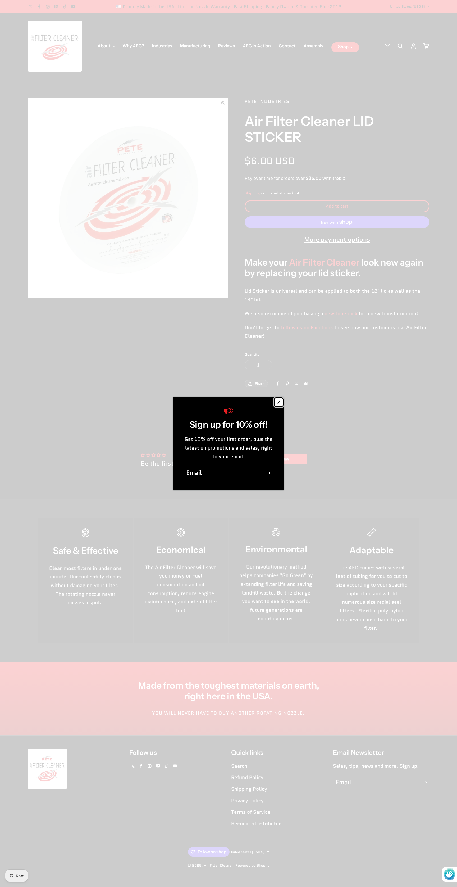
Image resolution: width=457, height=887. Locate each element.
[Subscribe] (270, 472)
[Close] (279, 402)
